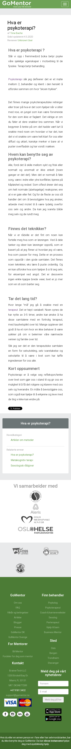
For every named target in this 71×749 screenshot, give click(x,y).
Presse (17, 627)
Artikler (18, 617)
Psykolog (53, 602)
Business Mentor (53, 632)
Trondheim (53, 658)
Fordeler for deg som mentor (18, 656)
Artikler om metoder (22, 440)
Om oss (18, 602)
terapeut (13, 309)
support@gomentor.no (18, 695)
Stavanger (53, 663)
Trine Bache (16, 33)
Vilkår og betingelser (17, 612)
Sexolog (53, 617)
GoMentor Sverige (17, 637)
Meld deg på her (53, 699)
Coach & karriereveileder (53, 612)
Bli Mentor (18, 651)
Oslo (53, 648)
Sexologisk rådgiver (22, 465)
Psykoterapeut (53, 607)
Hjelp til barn (53, 627)
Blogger (18, 622)
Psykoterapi (15, 79)
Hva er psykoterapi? (22, 454)
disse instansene (53, 740)
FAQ (18, 607)
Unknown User (25, 40)
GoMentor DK (18, 632)
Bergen (53, 653)
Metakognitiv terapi (22, 460)
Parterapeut (53, 622)
